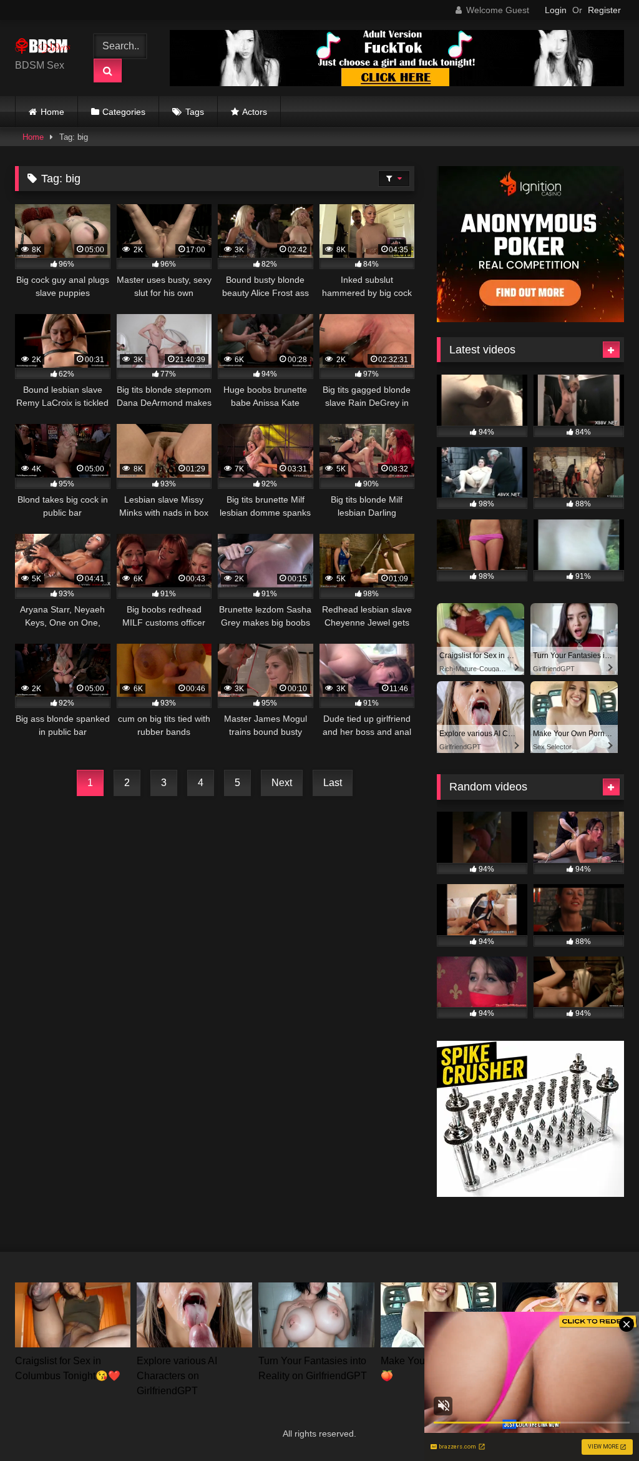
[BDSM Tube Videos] (46, 48)
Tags (194, 112)
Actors (254, 112)
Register (604, 10)
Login (556, 10)
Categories (123, 112)
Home (52, 112)
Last (332, 782)
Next (281, 782)
